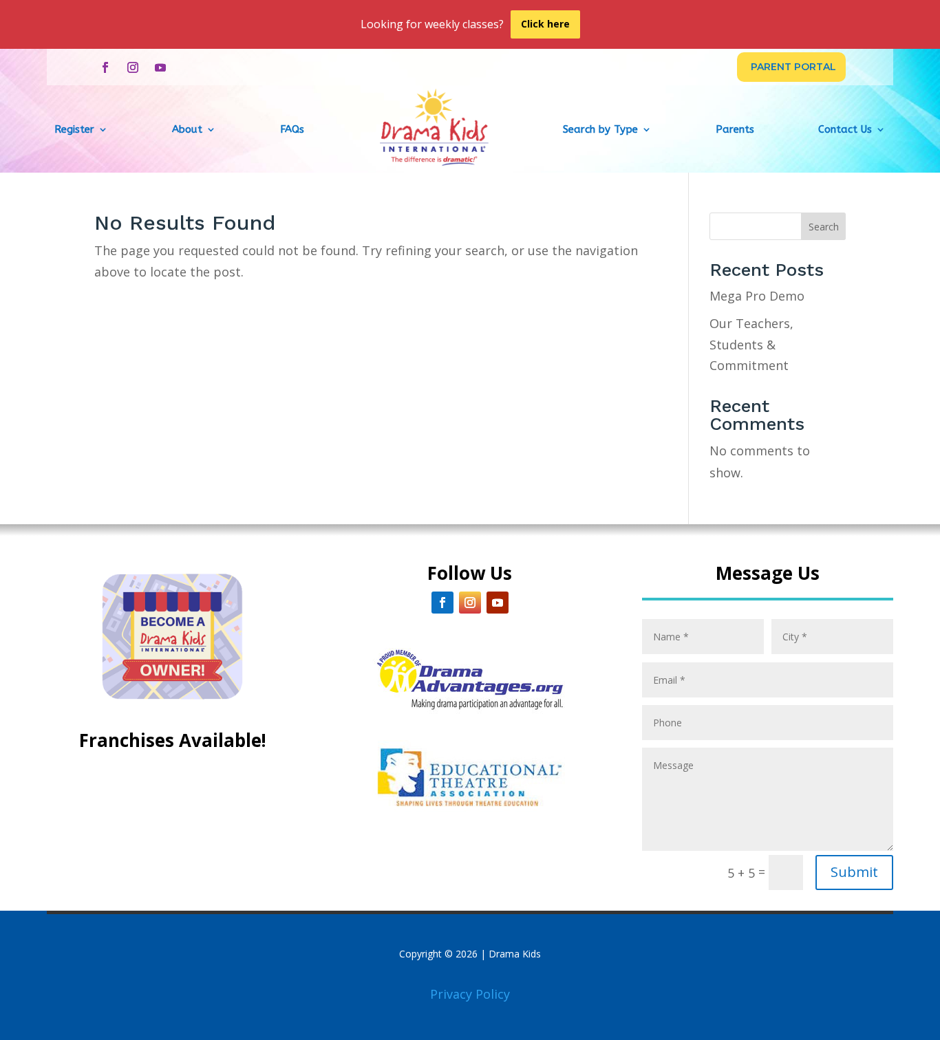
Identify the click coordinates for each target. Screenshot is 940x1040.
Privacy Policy (470, 994)
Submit (854, 872)
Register (74, 129)
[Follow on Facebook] (105, 67)
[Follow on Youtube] (160, 67)
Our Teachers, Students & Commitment (751, 344)
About (187, 129)
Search (824, 226)
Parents (735, 129)
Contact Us (845, 129)
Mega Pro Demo (756, 296)
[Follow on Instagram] (133, 67)
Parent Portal (793, 67)
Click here (545, 23)
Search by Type (600, 129)
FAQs (292, 129)
